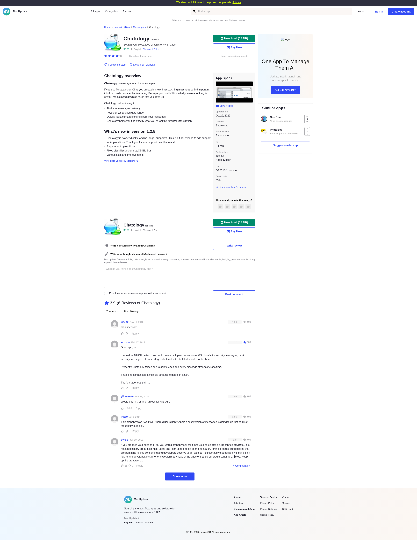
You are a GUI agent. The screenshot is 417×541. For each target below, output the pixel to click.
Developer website (144, 64)
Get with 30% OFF (285, 90)
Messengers (139, 27)
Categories (111, 11)
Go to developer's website (233, 186)
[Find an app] (193, 11)
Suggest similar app (285, 145)
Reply (135, 333)
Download (236, 38)
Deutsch (139, 522)
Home (107, 27)
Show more (180, 476)
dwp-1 (124, 439)
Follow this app (117, 64)
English (128, 522)
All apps (95, 11)
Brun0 (125, 322)
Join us (237, 2)
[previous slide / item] (218, 92)
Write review (234, 245)
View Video (226, 105)
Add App (239, 503)
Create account (401, 11)
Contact (286, 497)
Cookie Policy (267, 514)
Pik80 (124, 416)
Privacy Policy (267, 503)
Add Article (240, 514)
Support (286, 503)
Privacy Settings (268, 508)
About (237, 497)
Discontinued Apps (244, 508)
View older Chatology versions (119, 160)
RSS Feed (287, 508)
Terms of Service (268, 497)
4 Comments (240, 465)
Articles (127, 11)
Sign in (378, 11)
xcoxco (125, 342)
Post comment (234, 294)
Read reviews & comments (234, 56)
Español (149, 522)
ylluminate (127, 396)
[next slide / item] (250, 92)
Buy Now (236, 47)
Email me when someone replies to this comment (137, 293)
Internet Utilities (122, 27)
